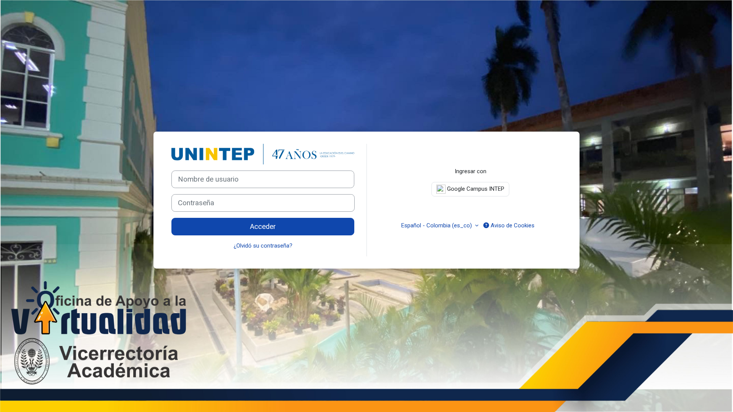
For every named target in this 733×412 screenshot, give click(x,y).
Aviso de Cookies (511, 225)
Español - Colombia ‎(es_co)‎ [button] (437, 225)
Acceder (263, 226)
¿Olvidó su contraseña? (263, 245)
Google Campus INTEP (475, 188)
